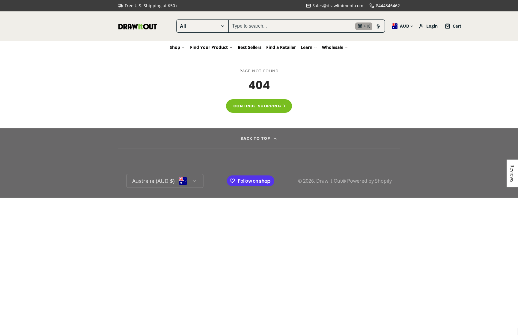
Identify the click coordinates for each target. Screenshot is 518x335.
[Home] (137, 26)
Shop (175, 47)
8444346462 (388, 5)
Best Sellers (249, 47)
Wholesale (332, 47)
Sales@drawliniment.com (337, 5)
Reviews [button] (512, 173)
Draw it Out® (331, 181)
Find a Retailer (281, 47)
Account (428, 26)
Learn (306, 47)
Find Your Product (209, 47)
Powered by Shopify (369, 181)
